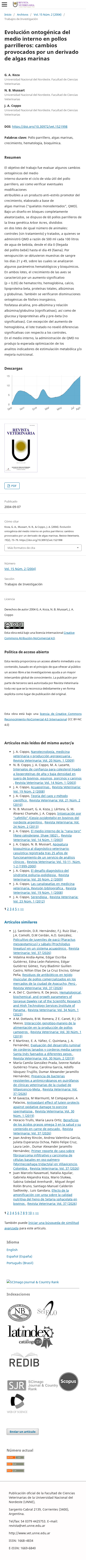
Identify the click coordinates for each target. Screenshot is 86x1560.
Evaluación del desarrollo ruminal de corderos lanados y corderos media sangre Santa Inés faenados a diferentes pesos (47, 1049)
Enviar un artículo (23, 1432)
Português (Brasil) (20, 1263)
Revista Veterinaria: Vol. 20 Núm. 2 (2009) (41, 877)
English (12, 1250)
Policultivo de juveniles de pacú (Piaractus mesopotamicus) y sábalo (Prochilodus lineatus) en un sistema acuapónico (44, 943)
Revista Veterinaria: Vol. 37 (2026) (46, 950)
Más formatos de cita (21, 548)
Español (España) (19, 1256)
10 (30, 1213)
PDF (14, 486)
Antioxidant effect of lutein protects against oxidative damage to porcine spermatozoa (46, 1106)
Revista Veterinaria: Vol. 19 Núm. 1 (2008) (44, 890)
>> (22, 909)
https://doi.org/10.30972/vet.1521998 (39, 126)
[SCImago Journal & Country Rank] (33, 1282)
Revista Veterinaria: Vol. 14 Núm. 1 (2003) (45, 783)
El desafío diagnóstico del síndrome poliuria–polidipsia (41, 872)
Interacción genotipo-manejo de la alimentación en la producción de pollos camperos (44, 1027)
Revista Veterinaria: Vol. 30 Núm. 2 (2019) (43, 1058)
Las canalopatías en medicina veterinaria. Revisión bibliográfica (44, 886)
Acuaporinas (40, 787)
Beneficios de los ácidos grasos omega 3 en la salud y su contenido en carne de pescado (47, 1124)
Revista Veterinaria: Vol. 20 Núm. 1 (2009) (43, 760)
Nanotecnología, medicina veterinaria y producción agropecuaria (42, 754)
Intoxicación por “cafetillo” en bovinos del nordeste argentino (47, 817)
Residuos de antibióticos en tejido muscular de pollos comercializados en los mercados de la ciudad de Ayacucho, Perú (44, 979)
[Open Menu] (4, 4)
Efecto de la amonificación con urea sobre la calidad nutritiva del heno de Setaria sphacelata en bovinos (45, 1197)
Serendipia (39, 897)
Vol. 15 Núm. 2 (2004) (48, 14)
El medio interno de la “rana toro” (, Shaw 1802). (47, 833)
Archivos (22, 14)
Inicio (7, 14)
